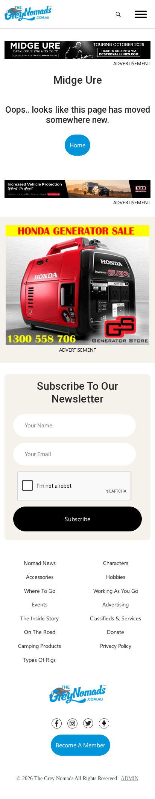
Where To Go (39, 590)
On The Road (39, 631)
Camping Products (39, 645)
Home (77, 145)
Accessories (39, 576)
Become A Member (80, 745)
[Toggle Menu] (141, 14)
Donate (115, 631)
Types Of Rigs (39, 659)
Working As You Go (115, 590)
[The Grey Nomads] (28, 14)
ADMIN (129, 778)
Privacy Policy (115, 645)
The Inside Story (39, 618)
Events (39, 604)
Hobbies (115, 576)
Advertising (115, 604)
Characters (115, 562)
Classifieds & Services (115, 618)
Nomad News (40, 562)
